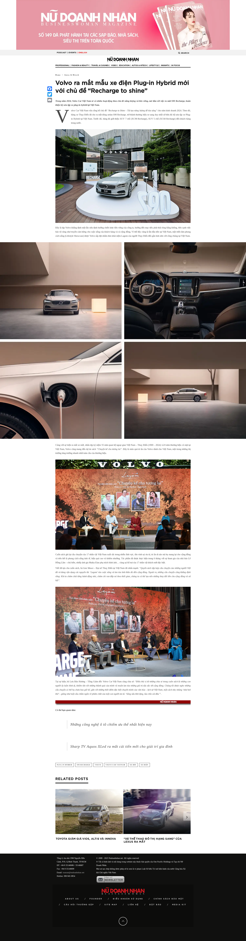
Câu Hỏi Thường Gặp (79, 904)
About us (72, 899)
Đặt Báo (155, 904)
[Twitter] (50, 94)
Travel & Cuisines (100, 65)
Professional (62, 65)
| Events (71, 52)
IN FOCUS (175, 65)
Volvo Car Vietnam (115, 765)
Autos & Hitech (139, 65)
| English (82, 52)
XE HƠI (133, 765)
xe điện (144, 765)
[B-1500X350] (123, 25)
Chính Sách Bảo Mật (169, 899)
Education (124, 65)
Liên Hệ (133, 904)
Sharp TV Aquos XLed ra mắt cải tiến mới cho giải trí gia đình (121, 746)
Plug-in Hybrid (64, 765)
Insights (165, 65)
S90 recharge (83, 765)
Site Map (110, 904)
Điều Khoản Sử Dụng (128, 899)
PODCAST (61, 52)
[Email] (50, 100)
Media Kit (179, 904)
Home (58, 75)
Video (114, 65)
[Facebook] (50, 89)
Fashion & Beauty (80, 65)
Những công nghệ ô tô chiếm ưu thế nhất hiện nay (111, 724)
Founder (96, 899)
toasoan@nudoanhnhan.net (73, 872)
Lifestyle (154, 65)
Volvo (98, 765)
